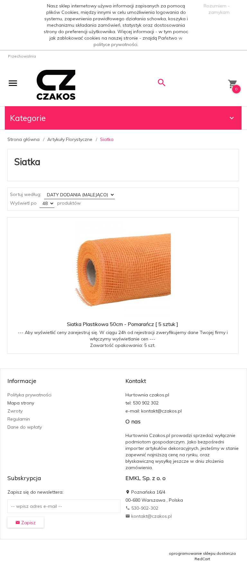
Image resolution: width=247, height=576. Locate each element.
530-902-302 (144, 508)
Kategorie (28, 118)
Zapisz (28, 522)
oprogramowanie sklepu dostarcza (202, 553)
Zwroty (15, 411)
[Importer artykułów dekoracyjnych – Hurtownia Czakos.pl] (56, 84)
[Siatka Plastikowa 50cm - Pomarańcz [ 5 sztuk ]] (122, 269)
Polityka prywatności (29, 395)
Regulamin (18, 419)
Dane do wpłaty (24, 427)
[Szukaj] (161, 84)
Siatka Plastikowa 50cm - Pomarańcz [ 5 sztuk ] (122, 324)
